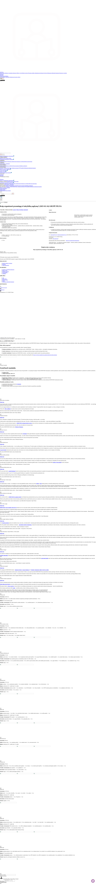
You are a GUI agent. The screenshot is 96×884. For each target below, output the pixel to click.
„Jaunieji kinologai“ (12, 471)
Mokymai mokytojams (28, 161)
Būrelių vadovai (25, 73)
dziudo (37, 483)
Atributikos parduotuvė (23, 165)
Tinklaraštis (7, 77)
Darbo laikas (2, 73)
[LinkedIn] (4, 336)
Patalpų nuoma (2, 165)
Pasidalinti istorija (3, 882)
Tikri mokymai (55, 238)
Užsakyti (5, 202)
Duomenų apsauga (5, 271)
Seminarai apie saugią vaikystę (15, 77)
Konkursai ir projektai (63, 73)
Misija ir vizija (19, 73)
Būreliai (1, 158)
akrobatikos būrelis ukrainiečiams (25, 524)
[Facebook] (1, 336)
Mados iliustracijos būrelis (5, 584)
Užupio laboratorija (3, 170)
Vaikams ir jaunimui (3, 157)
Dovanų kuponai (16, 165)
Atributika (4, 273)
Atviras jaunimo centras (7, 158)
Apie (3, 277)
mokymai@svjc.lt (54, 234)
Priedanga (2, 168)
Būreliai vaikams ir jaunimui (5, 169)
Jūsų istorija (2, 881)
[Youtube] (5, 336)
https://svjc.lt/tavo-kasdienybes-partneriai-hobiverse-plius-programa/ (45, 354)
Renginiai (1, 175)
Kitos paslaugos (3, 164)
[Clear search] (13, 194)
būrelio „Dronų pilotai (57, 462)
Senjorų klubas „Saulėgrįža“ (5, 163)
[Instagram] (2, 336)
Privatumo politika (31, 73)
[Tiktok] (28, 336)
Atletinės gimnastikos (4, 555)
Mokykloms (2, 160)
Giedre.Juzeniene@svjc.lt (61, 234)
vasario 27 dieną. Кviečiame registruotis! (20, 209)
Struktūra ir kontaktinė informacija (11, 73)
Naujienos (2, 174)
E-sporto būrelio (3, 449)
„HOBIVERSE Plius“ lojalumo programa (11, 168)
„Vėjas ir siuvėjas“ (10, 586)
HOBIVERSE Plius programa (5, 172)
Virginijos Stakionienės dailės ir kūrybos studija (40, 569)
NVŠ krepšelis (2, 77)
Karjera (45, 73)
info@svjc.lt (2, 289)
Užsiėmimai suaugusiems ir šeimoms (6, 159)
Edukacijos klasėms (3, 161)
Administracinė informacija (39, 73)
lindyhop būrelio (5, 522)
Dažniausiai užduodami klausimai (53, 73)
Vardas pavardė (2, 874)
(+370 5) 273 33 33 (3, 287)
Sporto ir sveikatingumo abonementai (6, 156)
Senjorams (2, 162)
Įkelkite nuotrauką (3, 875)
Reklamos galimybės (9, 165)
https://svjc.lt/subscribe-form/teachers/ (72, 240)
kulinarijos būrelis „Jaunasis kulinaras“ (22, 569)
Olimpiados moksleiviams (11, 161)
